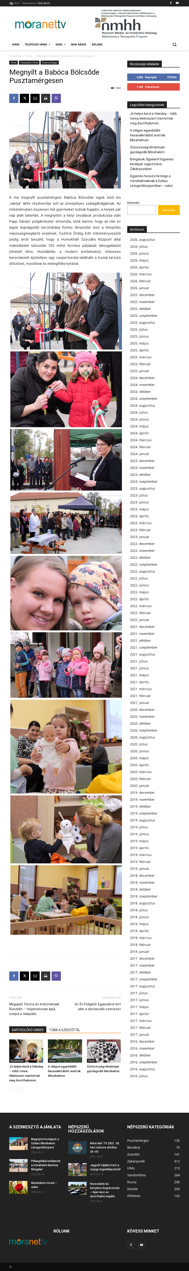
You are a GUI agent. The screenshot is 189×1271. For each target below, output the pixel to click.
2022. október (140, 557)
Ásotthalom (17, 1060)
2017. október (140, 972)
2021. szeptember (144, 647)
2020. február (140, 779)
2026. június (139, 253)
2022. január (139, 620)
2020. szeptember (144, 730)
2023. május (139, 509)
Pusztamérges (49, 62)
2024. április (139, 433)
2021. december (142, 626)
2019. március (141, 855)
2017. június (139, 1000)
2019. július (139, 827)
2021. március (141, 689)
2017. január (139, 1034)
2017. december (142, 958)
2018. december (142, 875)
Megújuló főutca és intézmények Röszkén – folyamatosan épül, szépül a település (34, 1009)
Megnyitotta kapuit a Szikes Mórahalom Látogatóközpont (45, 1143)
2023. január (139, 537)
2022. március (141, 606)
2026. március (141, 274)
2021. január (139, 702)
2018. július (139, 910)
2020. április (139, 765)
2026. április (139, 267)
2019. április (139, 848)
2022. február (140, 613)
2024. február (140, 447)
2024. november (142, 384)
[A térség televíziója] (40, 24)
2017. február (140, 1027)
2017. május (139, 1007)
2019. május (139, 841)
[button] (174, 44)
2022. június (139, 585)
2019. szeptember (144, 813)
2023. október (140, 474)
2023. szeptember (144, 481)
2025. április (139, 350)
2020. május (139, 758)
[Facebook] (170, 3)
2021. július (139, 661)
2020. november (142, 716)
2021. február (140, 696)
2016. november (142, 1048)
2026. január (139, 288)
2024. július (139, 412)
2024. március (141, 440)
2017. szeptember (144, 979)
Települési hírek (29, 62)
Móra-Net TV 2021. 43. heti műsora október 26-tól (105, 1147)
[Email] (35, 98)
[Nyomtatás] (45, 98)
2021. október (140, 640)
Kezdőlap (15, 56)
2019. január (139, 868)
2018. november (142, 882)
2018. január (139, 951)
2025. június (139, 336)
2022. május (139, 592)
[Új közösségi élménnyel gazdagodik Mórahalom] (104, 1051)
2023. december (142, 461)
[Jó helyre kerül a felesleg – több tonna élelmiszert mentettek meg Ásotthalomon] (26, 1051)
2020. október (140, 723)
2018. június (139, 917)
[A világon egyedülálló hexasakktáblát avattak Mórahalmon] (65, 1051)
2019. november (142, 799)
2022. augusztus (142, 571)
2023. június (139, 502)
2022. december (142, 543)
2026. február (140, 281)
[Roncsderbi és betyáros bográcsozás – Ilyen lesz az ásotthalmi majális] (77, 1188)
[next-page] (19, 1089)
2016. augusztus (142, 1069)
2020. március (141, 772)
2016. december (142, 1041)
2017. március (141, 1020)
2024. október (140, 391)
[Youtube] (177, 3)
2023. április (139, 516)
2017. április (139, 1014)
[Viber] (56, 98)
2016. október (140, 1055)
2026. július (139, 246)
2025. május (139, 343)
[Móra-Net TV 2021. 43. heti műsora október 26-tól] (77, 1147)
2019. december (142, 792)
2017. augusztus (142, 986)
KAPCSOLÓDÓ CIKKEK (28, 1030)
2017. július (139, 993)
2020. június (139, 751)
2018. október (140, 889)
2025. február (140, 364)
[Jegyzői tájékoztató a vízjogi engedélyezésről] (77, 1169)
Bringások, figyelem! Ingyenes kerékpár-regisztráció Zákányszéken (152, 164)
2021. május (139, 675)
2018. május (139, 924)
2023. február (140, 530)
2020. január (139, 785)
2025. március (141, 357)
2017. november (142, 965)
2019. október (140, 806)
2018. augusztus (142, 903)
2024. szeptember (144, 398)
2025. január (139, 371)
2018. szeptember (144, 896)
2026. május (139, 260)
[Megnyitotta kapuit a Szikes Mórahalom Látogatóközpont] (18, 1143)
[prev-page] (12, 1089)
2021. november (142, 633)
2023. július (139, 495)
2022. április (139, 599)
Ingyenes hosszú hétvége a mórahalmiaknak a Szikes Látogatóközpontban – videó (151, 181)
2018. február (140, 944)
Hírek (28, 56)
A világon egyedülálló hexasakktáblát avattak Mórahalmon (64, 1071)
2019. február (140, 861)
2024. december (142, 378)
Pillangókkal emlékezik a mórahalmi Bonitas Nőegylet (45, 1165)
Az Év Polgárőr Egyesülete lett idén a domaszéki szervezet (98, 1006)
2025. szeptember (144, 315)
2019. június (139, 834)
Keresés (133, 202)
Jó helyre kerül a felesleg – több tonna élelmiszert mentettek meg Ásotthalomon (153, 118)
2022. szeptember (144, 564)
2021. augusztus (142, 654)
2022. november (142, 550)
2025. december (142, 295)
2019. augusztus (142, 820)
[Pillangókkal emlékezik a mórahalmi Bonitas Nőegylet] (18, 1165)
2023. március (141, 523)
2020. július (139, 744)
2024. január (139, 454)
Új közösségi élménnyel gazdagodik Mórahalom (147, 149)
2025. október (140, 308)
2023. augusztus (142, 488)
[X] (24, 98)
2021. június (139, 668)
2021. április (139, 682)
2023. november (142, 467)
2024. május (139, 426)
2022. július (139, 578)
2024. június (139, 419)
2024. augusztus (142, 405)
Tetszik (172, 77)
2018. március (141, 938)
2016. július (139, 1076)
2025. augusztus (142, 322)
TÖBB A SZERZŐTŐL (64, 1030)
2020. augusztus (142, 737)
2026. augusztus (142, 239)
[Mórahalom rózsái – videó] (18, 1187)
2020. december (142, 709)
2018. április (139, 931)
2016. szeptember (144, 1062)
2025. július (139, 329)
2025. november (142, 302)
